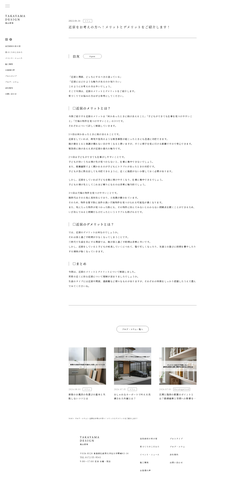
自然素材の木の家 (148, 438)
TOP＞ (71, 418)
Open (92, 56)
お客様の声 (145, 470)
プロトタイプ (176, 438)
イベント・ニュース (150, 454)
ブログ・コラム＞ (82, 418)
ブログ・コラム (177, 446)
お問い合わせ (176, 462)
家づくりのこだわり (150, 446)
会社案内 (174, 454)
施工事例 (144, 462)
